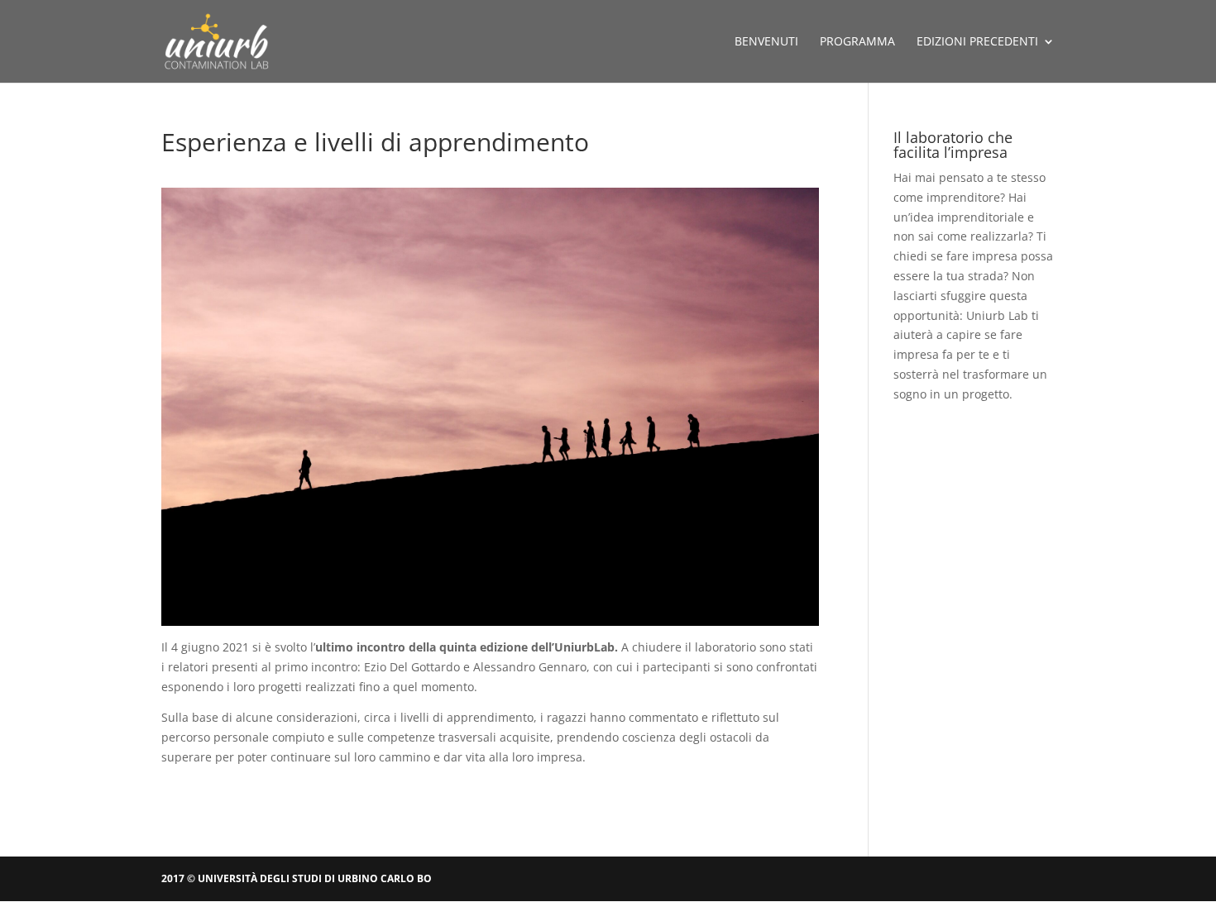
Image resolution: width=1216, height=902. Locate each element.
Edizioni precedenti (977, 42)
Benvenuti (766, 42)
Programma (857, 42)
